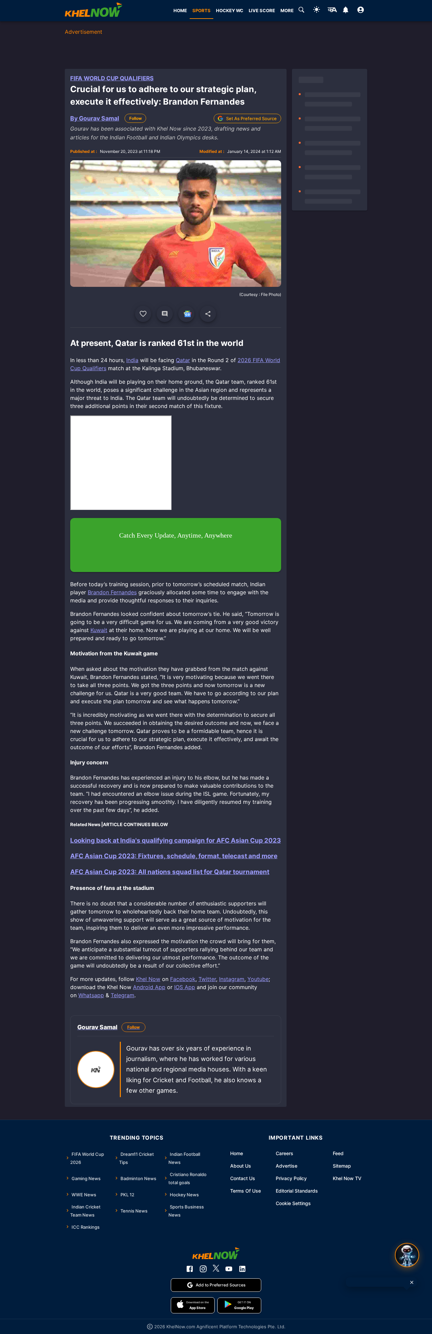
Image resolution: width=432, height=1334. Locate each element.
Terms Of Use (245, 1191)
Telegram (122, 995)
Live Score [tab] (262, 10)
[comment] (165, 314)
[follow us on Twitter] (216, 1269)
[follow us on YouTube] (229, 1269)
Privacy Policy (291, 1178)
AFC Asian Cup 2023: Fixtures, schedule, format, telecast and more (173, 856)
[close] (411, 1282)
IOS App (184, 987)
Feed (338, 1153)
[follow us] (186, 314)
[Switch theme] (316, 10)
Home (236, 1153)
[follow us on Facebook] (190, 1269)
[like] (143, 314)
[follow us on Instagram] (203, 1269)
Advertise (286, 1166)
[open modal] (407, 1255)
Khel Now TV (347, 1178)
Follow (135, 118)
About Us (240, 1166)
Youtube (258, 979)
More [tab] (287, 10)
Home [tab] (180, 10)
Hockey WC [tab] (229, 10)
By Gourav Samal (94, 118)
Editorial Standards (297, 1191)
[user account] (360, 11)
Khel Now (148, 979)
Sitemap (342, 1166)
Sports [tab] (201, 10)
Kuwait (98, 630)
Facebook (182, 979)
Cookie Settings (293, 1203)
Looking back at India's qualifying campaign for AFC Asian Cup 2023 (175, 840)
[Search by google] (301, 10)
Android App (149, 987)
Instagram (231, 979)
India (132, 360)
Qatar (183, 360)
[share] (208, 314)
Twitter (207, 979)
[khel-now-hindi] (332, 10)
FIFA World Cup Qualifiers (112, 78)
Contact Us (242, 1178)
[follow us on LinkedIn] (242, 1269)
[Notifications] (345, 11)
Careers (284, 1153)
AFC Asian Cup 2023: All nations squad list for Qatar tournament (169, 872)
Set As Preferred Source (251, 118)
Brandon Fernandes (112, 592)
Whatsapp (91, 995)
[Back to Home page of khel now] (93, 10)
